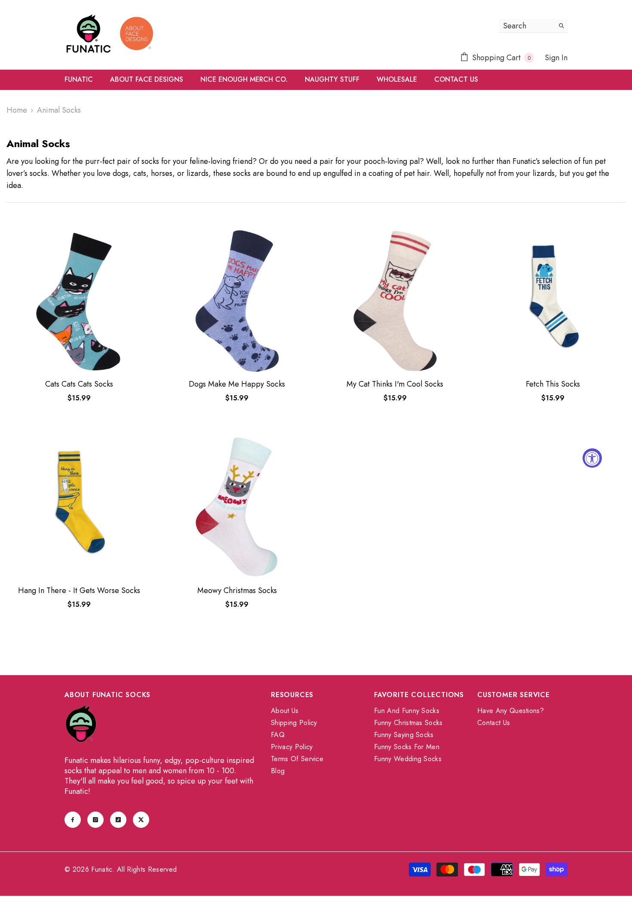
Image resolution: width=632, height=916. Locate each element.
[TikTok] (118, 819)
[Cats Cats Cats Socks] (79, 301)
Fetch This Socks (553, 384)
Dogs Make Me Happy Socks (237, 384)
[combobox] (526, 25)
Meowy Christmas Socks (237, 590)
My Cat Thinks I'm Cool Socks (395, 384)
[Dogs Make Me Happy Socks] (237, 301)
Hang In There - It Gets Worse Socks (79, 590)
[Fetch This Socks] (553, 301)
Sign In (556, 57)
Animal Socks (59, 110)
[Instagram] (95, 819)
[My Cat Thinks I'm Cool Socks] (395, 301)
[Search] (533, 26)
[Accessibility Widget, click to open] (592, 458)
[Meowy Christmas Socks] (237, 507)
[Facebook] (72, 819)
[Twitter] (141, 819)
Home (16, 110)
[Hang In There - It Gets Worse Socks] (79, 507)
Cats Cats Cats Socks (79, 384)
